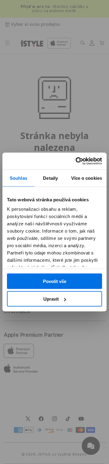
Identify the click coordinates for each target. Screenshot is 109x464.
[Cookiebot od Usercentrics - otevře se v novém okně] (77, 161)
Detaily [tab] (50, 177)
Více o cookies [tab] (86, 177)
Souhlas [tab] (18, 177)
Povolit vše (54, 281)
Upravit (51, 299)
